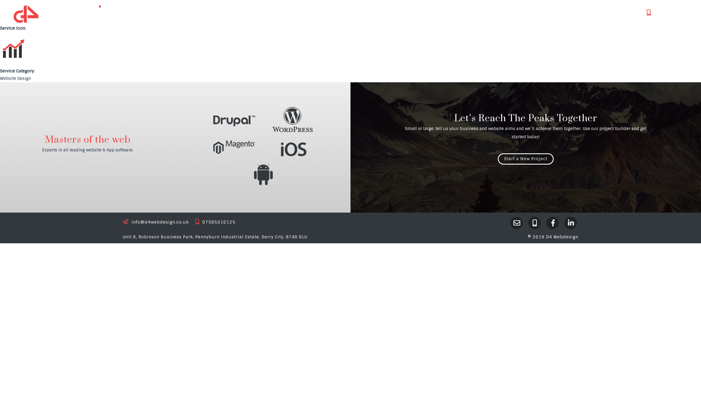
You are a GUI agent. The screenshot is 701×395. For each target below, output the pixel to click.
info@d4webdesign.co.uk (160, 222)
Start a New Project (525, 159)
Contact (579, 12)
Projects (512, 12)
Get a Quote (617, 12)
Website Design (15, 78)
